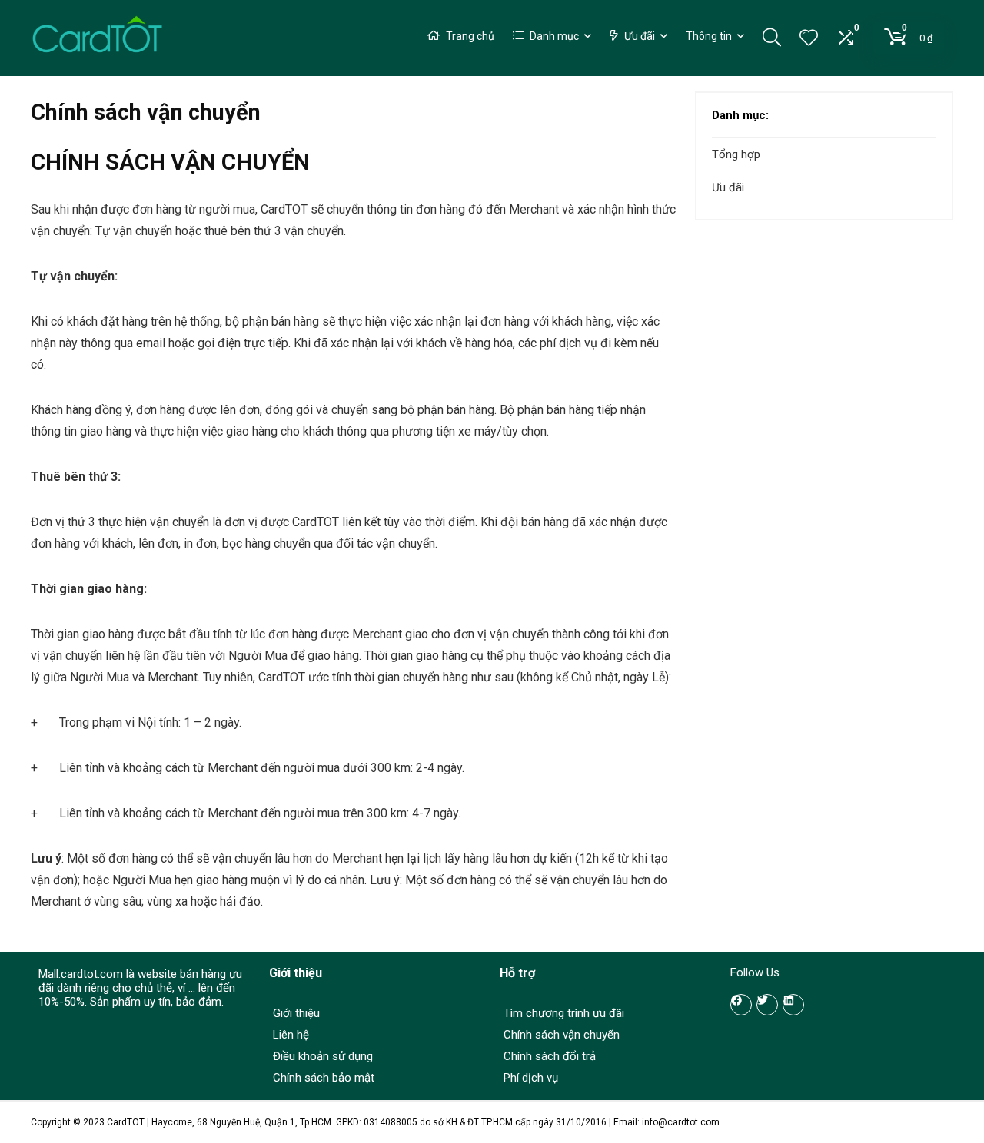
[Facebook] (741, 1004)
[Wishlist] (809, 39)
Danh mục (553, 36)
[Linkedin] (793, 1004)
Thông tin (709, 36)
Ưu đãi (638, 36)
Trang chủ (469, 36)
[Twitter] (767, 1004)
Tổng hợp (736, 154)
